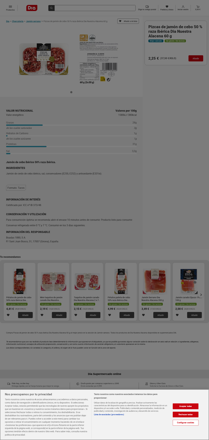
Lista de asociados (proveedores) (109, 414)
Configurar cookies (185, 422)
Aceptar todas (185, 406)
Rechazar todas (186, 414)
